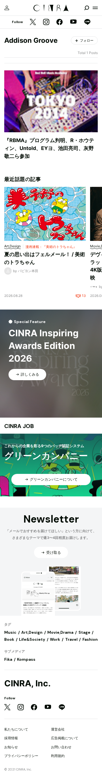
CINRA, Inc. (27, 683)
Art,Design (31, 632)
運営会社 (58, 729)
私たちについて (16, 729)
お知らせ (11, 747)
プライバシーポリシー (21, 756)
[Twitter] (33, 22)
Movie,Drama (60, 632)
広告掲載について (64, 738)
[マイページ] (7, 8)
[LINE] (87, 22)
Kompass (26, 659)
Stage (84, 632)
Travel (71, 639)
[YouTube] (73, 22)
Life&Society (32, 639)
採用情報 (11, 738)
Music (10, 632)
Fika (8, 659)
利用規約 (58, 756)
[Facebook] (59, 22)
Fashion (90, 639)
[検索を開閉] (86, 8)
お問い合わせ (61, 747)
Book (9, 639)
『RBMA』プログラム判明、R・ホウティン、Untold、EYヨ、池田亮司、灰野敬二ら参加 (49, 148)
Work (55, 639)
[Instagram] (46, 22)
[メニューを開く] (95, 8)
